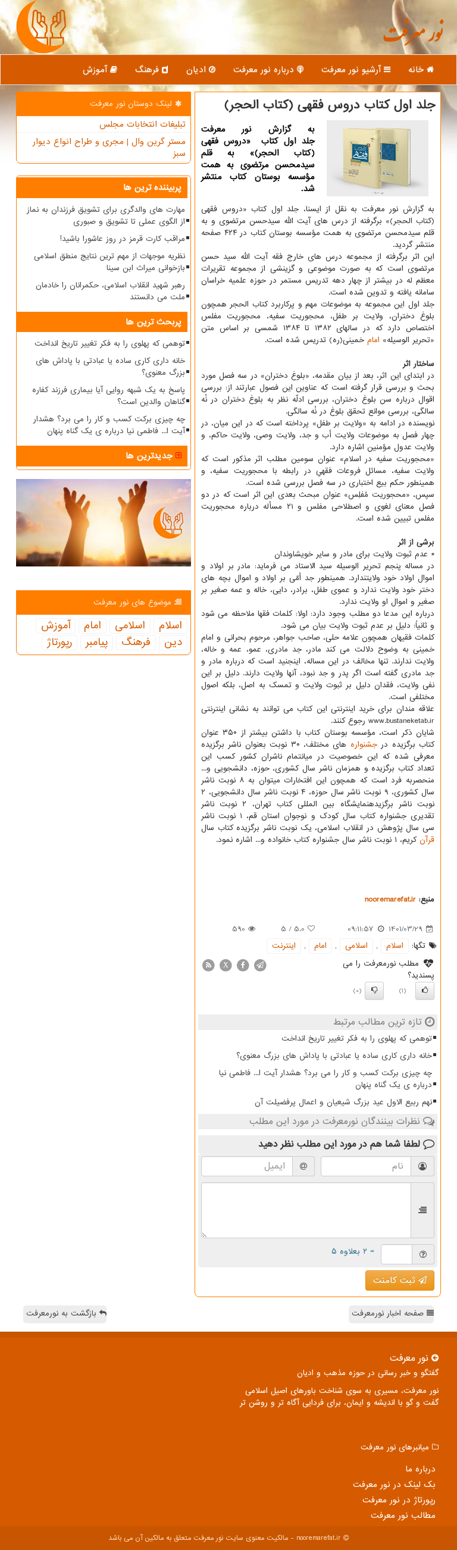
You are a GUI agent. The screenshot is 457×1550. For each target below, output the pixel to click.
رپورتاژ (59, 642)
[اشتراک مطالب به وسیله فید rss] (208, 964)
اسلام (394, 945)
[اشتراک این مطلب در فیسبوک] (243, 964)
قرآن (427, 840)
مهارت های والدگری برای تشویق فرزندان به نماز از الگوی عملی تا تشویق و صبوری (106, 215)
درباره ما (420, 1469)
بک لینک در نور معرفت (394, 1484)
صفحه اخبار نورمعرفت (389, 1313)
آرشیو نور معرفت (352, 69)
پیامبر (97, 642)
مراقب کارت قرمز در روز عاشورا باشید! (122, 239)
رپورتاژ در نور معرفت (399, 1500)
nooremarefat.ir (390, 899)
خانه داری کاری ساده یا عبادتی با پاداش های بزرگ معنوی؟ (334, 1055)
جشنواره (363, 744)
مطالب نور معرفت (403, 1515)
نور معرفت (413, 39)
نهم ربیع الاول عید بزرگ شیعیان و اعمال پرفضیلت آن (343, 1102)
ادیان (197, 69)
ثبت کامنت (395, 1280)
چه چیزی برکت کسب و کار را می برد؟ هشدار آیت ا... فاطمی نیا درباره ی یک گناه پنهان (325, 1079)
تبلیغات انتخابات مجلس (142, 124)
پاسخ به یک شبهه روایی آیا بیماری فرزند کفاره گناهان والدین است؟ (108, 396)
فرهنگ (148, 69)
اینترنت (284, 945)
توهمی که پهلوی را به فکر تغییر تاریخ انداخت (356, 1038)
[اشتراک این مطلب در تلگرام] (260, 964)
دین (173, 642)
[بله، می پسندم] (424, 991)
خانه (417, 69)
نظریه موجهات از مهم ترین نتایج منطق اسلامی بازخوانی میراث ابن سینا (109, 262)
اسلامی (356, 945)
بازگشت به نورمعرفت (62, 1313)
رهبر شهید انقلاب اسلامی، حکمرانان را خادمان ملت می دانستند (110, 291)
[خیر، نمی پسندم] (374, 991)
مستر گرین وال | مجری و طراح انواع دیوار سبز (109, 147)
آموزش (96, 69)
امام (373, 340)
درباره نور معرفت (265, 69)
